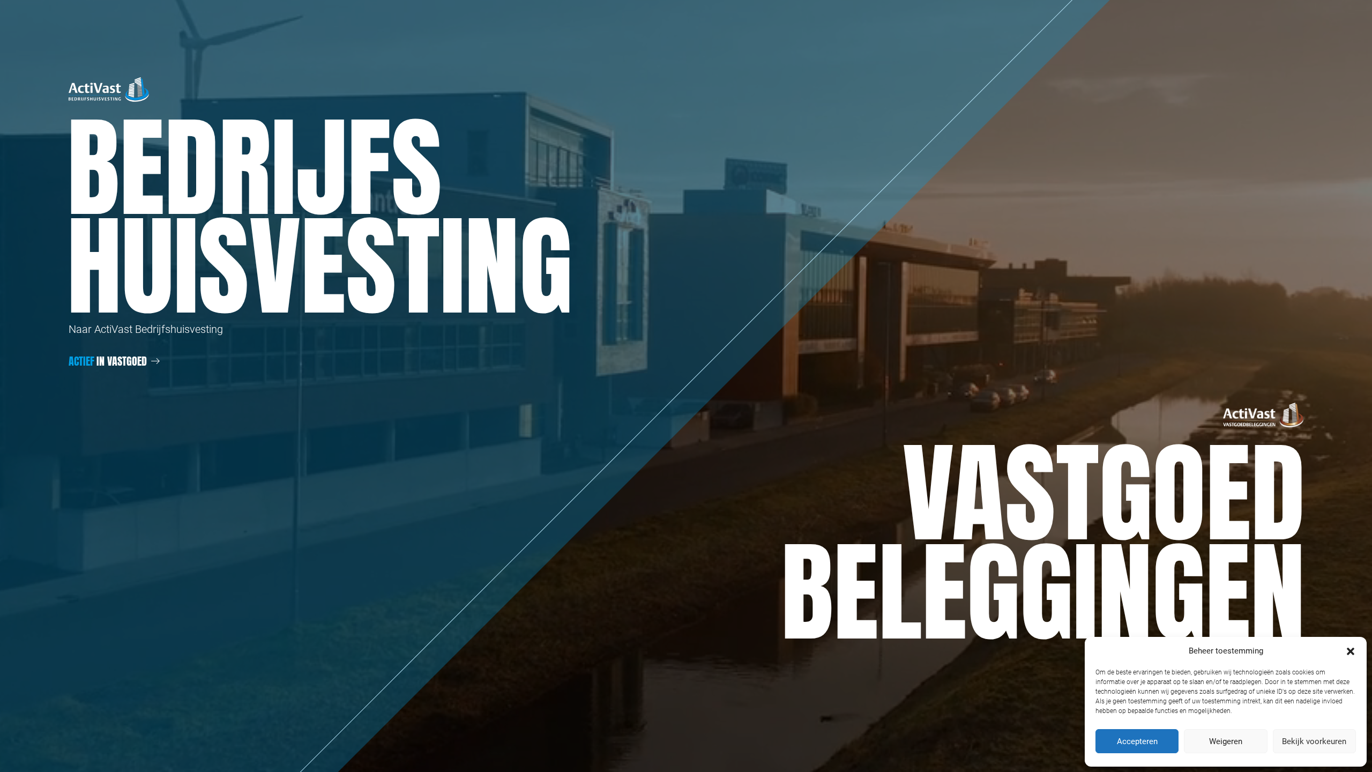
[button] (1350, 650)
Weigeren (1225, 741)
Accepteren (1137, 741)
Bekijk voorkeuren (1314, 741)
